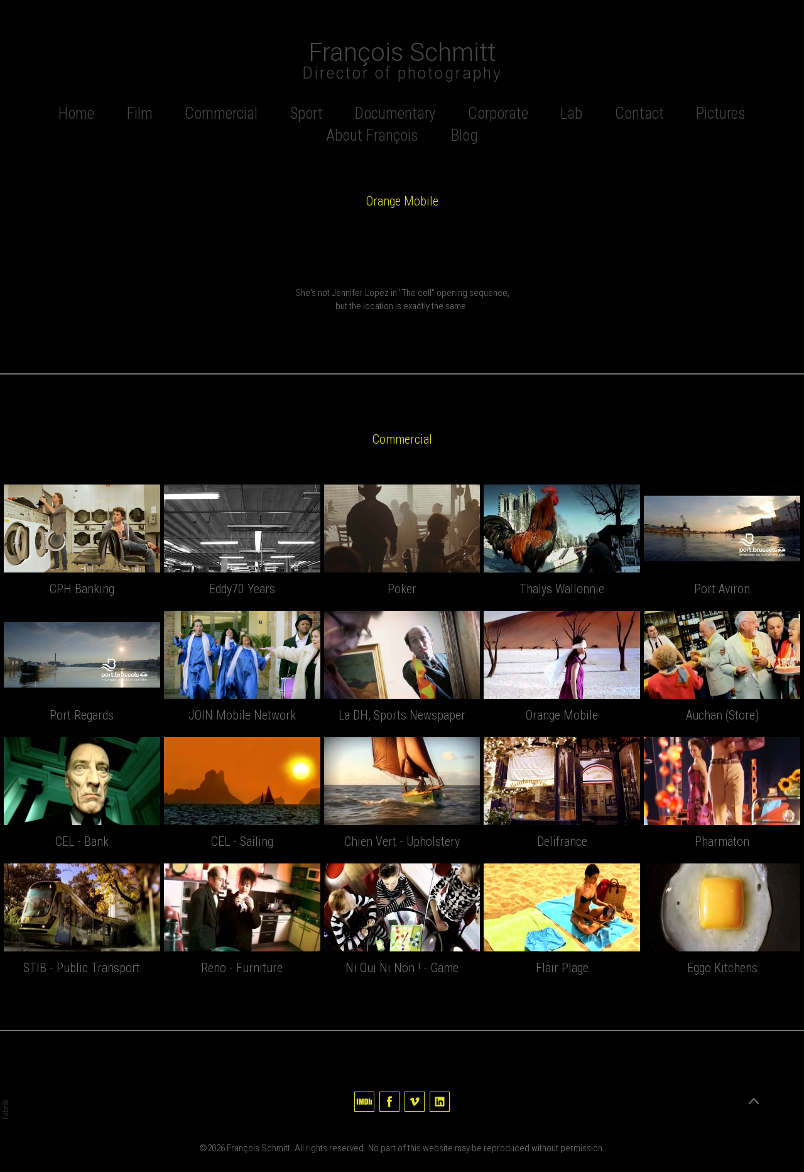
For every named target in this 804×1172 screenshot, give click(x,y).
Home (76, 113)
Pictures (721, 113)
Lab (571, 113)
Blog (464, 135)
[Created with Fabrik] (5, 1109)
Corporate (498, 113)
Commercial (221, 113)
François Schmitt (258, 1148)
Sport (306, 113)
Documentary (395, 113)
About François (372, 135)
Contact (639, 113)
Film (140, 113)
